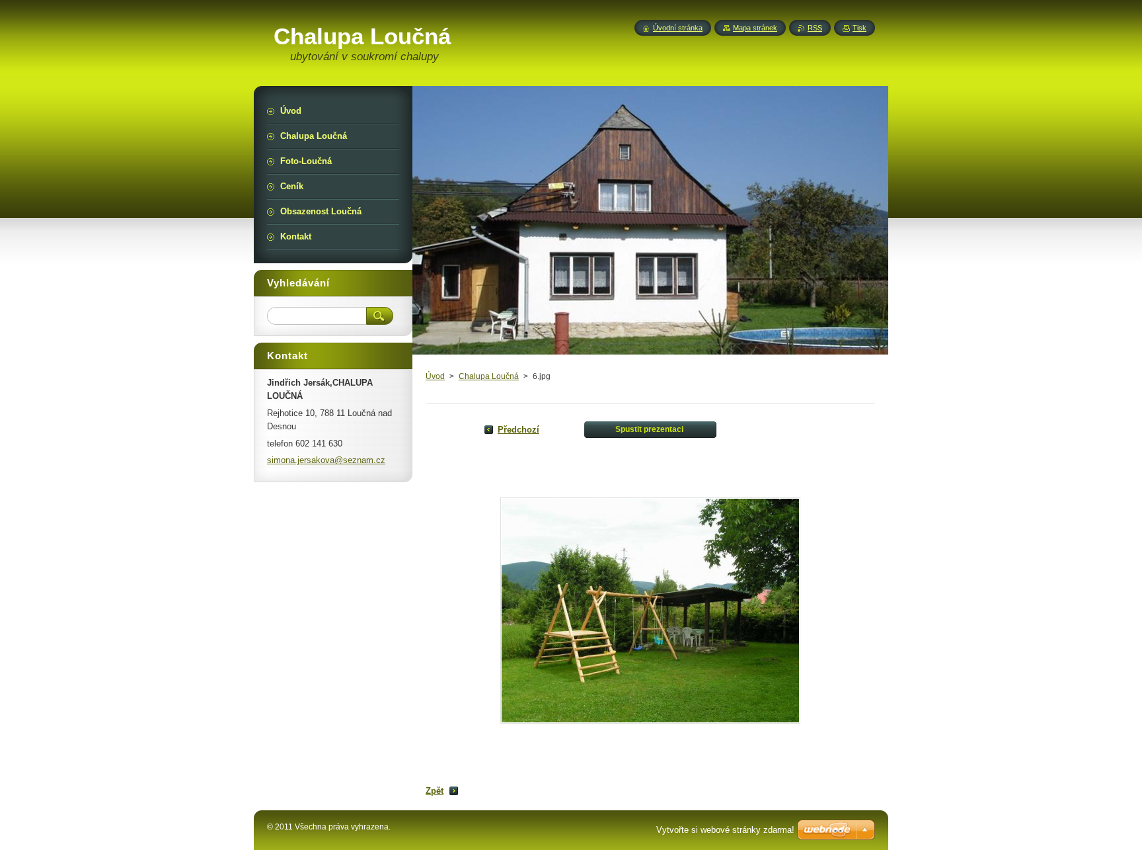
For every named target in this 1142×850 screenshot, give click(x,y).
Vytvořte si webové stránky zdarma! (725, 830)
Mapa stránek (755, 28)
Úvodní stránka (678, 28)
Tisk (859, 28)
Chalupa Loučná (489, 376)
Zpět (434, 791)
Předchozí (518, 430)
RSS (815, 28)
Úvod (435, 376)
